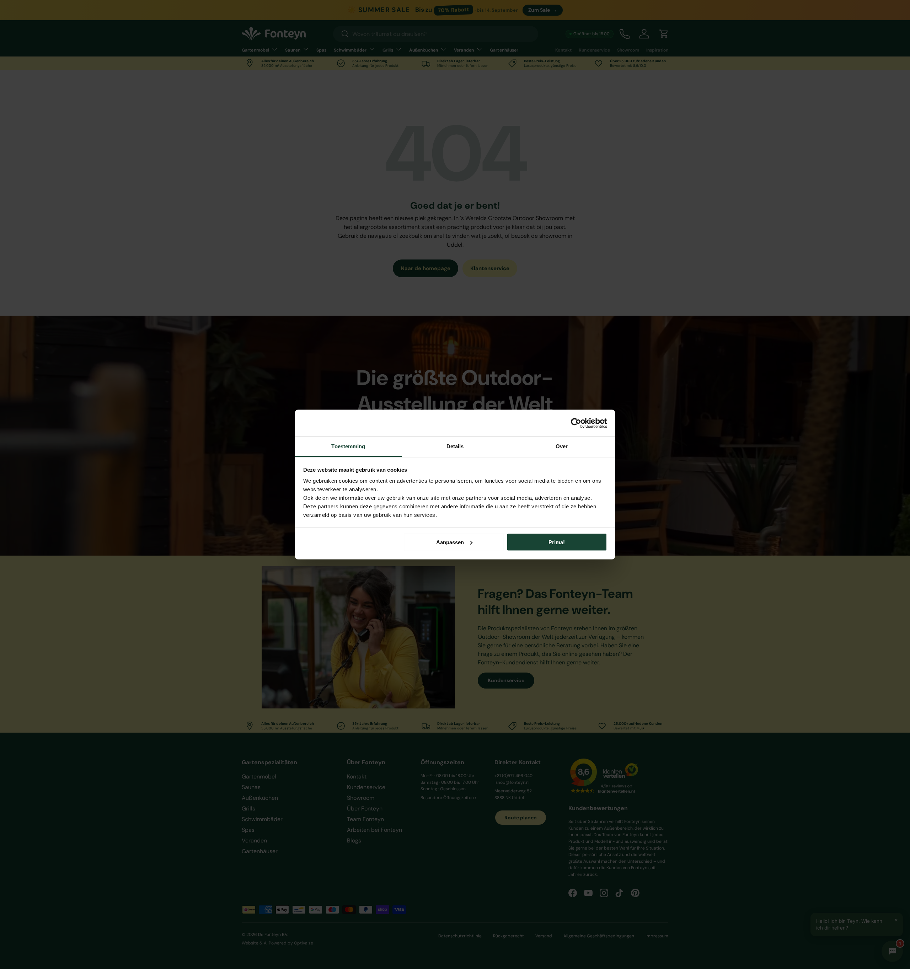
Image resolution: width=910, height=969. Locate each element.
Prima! (556, 542)
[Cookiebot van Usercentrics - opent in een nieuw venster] (576, 423)
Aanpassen (450, 542)
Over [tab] (562, 446)
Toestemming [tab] (348, 446)
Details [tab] (455, 446)
